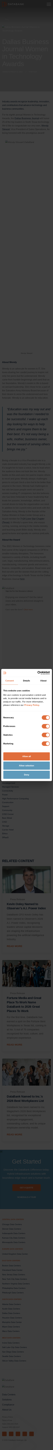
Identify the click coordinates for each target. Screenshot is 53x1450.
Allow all (26, 756)
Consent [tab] (9, 680)
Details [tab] (26, 680)
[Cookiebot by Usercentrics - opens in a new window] (38, 673)
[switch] (46, 726)
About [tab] (43, 680)
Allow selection (26, 765)
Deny (26, 774)
